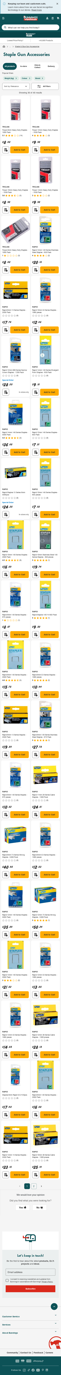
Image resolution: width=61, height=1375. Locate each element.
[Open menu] (3, 18)
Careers (49, 1352)
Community (12, 1352)
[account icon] (47, 18)
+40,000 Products (46, 40)
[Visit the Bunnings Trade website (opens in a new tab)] (30, 35)
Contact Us (25, 1352)
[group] (30, 66)
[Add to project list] (5, 149)
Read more (36, 10)
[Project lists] (52, 18)
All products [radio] (10, 66)
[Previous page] (19, 1186)
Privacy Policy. (47, 1282)
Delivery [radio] (51, 66)
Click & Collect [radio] (37, 66)
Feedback (38, 1352)
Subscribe (30, 1288)
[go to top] (54, 1306)
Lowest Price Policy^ (15, 40)
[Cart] (58, 18)
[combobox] (30, 27)
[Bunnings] (30, 19)
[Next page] (41, 1186)
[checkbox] (7, 1280)
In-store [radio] (23, 66)
